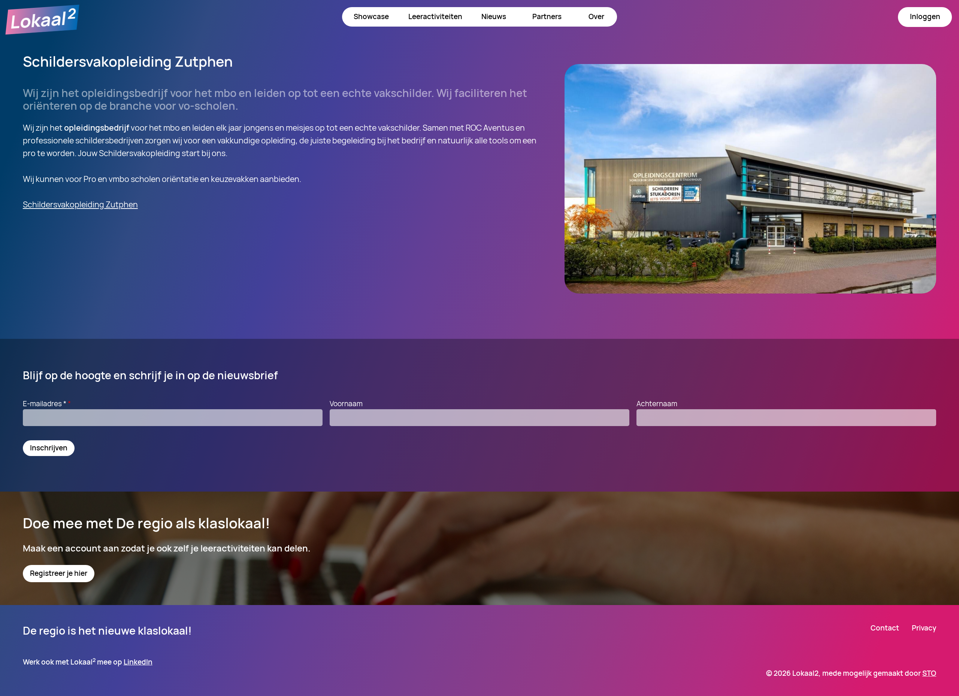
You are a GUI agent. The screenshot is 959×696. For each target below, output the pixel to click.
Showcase (371, 16)
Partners (547, 16)
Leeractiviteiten (435, 16)
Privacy (924, 628)
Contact (885, 628)
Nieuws (493, 16)
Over (596, 16)
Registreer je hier (58, 573)
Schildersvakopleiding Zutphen (80, 204)
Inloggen (925, 16)
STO (929, 673)
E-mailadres (44, 403)
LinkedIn (138, 662)
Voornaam (346, 403)
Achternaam (656, 403)
